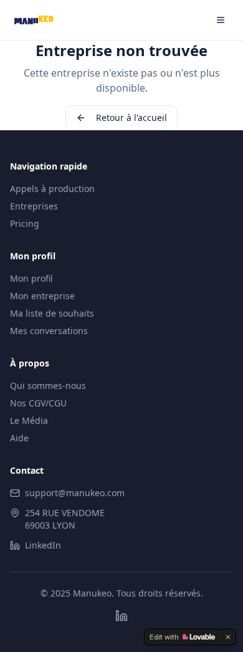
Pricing (24, 223)
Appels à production (52, 188)
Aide (19, 438)
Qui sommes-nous (48, 385)
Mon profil (31, 278)
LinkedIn (43, 545)
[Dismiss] (228, 637)
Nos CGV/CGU (38, 403)
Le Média (29, 420)
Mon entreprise (42, 296)
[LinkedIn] (121, 616)
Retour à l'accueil (131, 117)
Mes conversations (49, 331)
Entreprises (34, 206)
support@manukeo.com (75, 493)
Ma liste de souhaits (52, 313)
